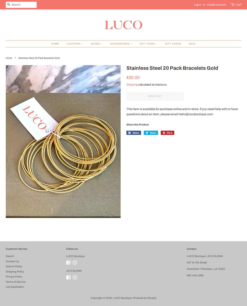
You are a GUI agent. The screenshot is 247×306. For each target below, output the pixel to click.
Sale (192, 43)
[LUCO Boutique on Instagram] (75, 263)
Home (55, 43)
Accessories (120, 43)
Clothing (74, 43)
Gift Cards (173, 43)
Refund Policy (14, 266)
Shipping (132, 84)
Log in (197, 4)
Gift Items (148, 43)
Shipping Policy (15, 271)
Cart (238, 4)
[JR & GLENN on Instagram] (75, 278)
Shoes (96, 43)
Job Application (15, 286)
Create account (216, 4)
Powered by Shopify (144, 298)
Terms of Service (15, 281)
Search (10, 256)
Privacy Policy (14, 276)
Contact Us (12, 261)
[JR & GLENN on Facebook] (68, 278)
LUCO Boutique (122, 298)
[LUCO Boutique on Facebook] (68, 263)
